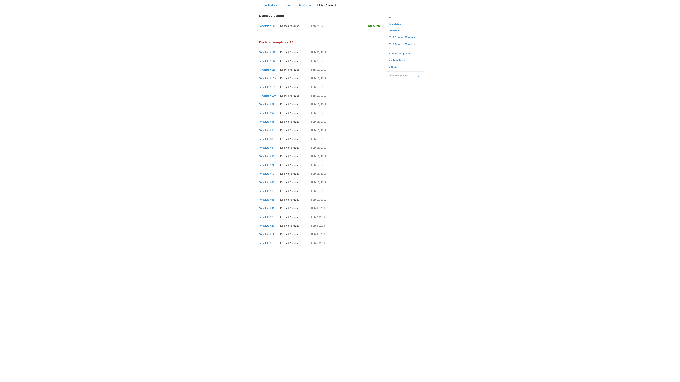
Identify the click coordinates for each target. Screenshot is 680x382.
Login (418, 75)
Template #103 (267, 78)
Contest (289, 5)
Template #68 (266, 182)
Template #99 (266, 104)
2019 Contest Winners (402, 44)
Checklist (394, 30)
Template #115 (267, 52)
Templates (395, 23)
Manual (393, 66)
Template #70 (266, 173)
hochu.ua (305, 5)
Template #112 (267, 61)
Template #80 (266, 156)
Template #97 (266, 113)
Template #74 (266, 165)
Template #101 (267, 87)
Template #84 (266, 147)
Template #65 (266, 199)
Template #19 (266, 234)
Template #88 (266, 139)
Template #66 (266, 191)
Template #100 (267, 95)
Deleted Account (289, 25)
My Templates (397, 60)
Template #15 (266, 243)
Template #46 (266, 208)
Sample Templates (399, 53)
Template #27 (266, 225)
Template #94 (266, 130)
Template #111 (267, 69)
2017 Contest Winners (402, 37)
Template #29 (266, 217)
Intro (391, 17)
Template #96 (266, 121)
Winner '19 (374, 25)
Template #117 (267, 25)
